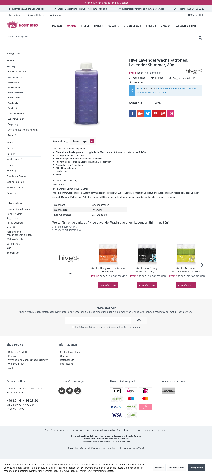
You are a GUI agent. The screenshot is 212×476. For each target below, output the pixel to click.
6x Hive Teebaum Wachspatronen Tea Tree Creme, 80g (186, 270)
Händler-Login (14, 213)
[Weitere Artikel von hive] (194, 71)
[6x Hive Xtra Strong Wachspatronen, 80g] (147, 253)
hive (69, 273)
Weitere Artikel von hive (68, 229)
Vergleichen (139, 77)
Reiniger (11, 193)
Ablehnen (159, 467)
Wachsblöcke (14, 97)
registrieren (149, 88)
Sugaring (12, 124)
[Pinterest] (155, 113)
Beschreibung (60, 141)
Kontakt (11, 227)
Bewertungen (83, 141)
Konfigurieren (196, 467)
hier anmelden (153, 72)
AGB (9, 248)
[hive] (69, 258)
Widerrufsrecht (15, 239)
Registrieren (13, 218)
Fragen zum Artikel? (183, 78)
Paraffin (11, 153)
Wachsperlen (14, 87)
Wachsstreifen (15, 113)
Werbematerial (15, 187)
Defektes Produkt (17, 352)
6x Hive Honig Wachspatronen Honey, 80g (108, 270)
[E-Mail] (162, 113)
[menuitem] (195, 15)
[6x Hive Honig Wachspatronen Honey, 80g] (108, 253)
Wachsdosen (14, 82)
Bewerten (138, 82)
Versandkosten (102, 430)
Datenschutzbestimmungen (92, 326)
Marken (11, 60)
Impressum (13, 252)
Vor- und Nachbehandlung (22, 129)
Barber (10, 148)
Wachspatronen (16, 92)
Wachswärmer (15, 118)
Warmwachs (14, 77)
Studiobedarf (14, 159)
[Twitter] (147, 113)
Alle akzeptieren (176, 467)
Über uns (65, 355)
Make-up (12, 170)
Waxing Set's (14, 108)
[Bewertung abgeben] (157, 69)
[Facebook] (132, 113)
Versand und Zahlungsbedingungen (19, 233)
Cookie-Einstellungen (18, 209)
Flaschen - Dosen (16, 176)
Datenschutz (14, 243)
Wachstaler (13, 102)
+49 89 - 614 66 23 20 (22, 400)
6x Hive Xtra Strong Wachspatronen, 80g (147, 270)
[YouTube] (61, 390)
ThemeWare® (137, 447)
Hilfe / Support (15, 222)
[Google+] (140, 113)
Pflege (10, 142)
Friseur (11, 165)
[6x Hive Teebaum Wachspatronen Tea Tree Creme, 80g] (186, 253)
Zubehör (12, 135)
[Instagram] (170, 113)
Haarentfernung (16, 71)
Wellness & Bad (15, 181)
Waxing (11, 66)
